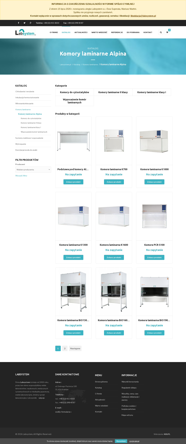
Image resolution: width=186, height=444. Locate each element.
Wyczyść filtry (21, 175)
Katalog (77, 64)
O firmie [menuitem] (54, 32)
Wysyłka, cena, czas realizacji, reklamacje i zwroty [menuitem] (130, 396)
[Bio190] (154, 292)
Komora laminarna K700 (113, 169)
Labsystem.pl (65, 64)
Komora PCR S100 (154, 244)
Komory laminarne (90, 64)
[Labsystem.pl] (25, 32)
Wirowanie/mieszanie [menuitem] (24, 103)
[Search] (160, 32)
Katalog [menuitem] (66, 32)
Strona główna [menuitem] (101, 381)
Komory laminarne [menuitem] (23, 109)
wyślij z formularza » (63, 412)
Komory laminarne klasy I (151, 92)
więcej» (42, 398)
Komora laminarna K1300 (73, 244)
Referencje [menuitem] (117, 32)
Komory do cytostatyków (74, 92)
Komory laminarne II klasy (113, 92)
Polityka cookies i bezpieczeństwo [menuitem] (129, 407)
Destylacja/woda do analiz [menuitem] (26, 150)
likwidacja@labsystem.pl (143, 16)
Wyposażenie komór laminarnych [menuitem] (34, 132)
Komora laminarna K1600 (114, 244)
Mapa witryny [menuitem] (127, 415)
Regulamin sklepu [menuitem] (129, 387)
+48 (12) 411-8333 (51, 23)
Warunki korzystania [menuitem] (130, 381)
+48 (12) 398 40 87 (67, 402)
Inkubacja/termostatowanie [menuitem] (27, 97)
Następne (75, 348)
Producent (20, 164)
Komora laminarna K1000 (154, 169)
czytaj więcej (134, 441)
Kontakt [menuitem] (148, 32)
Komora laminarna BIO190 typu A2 (154, 320)
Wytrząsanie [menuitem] (20, 144)
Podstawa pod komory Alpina (73, 169)
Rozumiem (121, 441)
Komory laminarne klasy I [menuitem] (31, 127)
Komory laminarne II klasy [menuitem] (31, 123)
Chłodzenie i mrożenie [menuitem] (24, 91)
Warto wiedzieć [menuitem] (99, 32)
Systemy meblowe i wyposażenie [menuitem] (29, 138)
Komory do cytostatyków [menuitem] (31, 118)
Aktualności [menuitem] (80, 32)
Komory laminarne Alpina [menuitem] (30, 114)
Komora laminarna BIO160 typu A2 (114, 320)
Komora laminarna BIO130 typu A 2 (73, 320)
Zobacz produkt (73, 182)
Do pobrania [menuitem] (133, 32)
